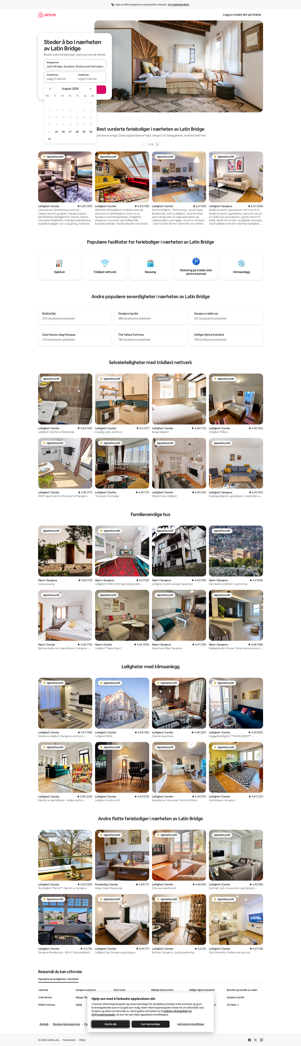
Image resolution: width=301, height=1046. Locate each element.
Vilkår (82, 1040)
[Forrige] (144, 144)
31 (49, 139)
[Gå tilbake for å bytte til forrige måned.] (50, 89)
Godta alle (110, 1024)
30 (90, 131)
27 (70, 131)
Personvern (69, 1040)
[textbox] (59, 79)
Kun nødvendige (150, 1024)
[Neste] (157, 144)
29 (84, 131)
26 (63, 131)
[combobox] (75, 66)
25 (56, 131)
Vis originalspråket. (179, 4)
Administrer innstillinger (190, 1024)
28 (77, 131)
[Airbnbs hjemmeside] (47, 14)
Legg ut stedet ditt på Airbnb (242, 15)
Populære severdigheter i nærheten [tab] (58, 979)
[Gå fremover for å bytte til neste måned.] (90, 89)
